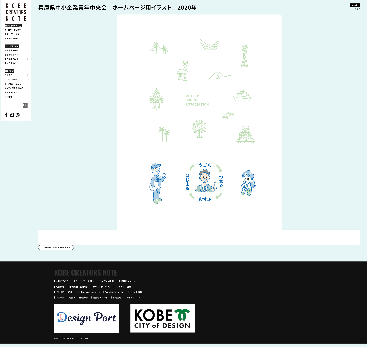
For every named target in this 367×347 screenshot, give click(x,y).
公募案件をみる (11, 50)
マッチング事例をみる (14, 88)
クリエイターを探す (13, 34)
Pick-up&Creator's (88, 292)
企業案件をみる (11, 54)
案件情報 (60, 286)
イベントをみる (11, 92)
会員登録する (10, 63)
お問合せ (8, 96)
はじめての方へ (11, 79)
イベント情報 (136, 292)
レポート (60, 297)
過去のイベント (100, 297)
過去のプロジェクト (78, 297)
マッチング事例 (106, 281)
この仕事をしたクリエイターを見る (56, 247)
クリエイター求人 (101, 286)
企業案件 (79, 286)
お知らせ (8, 75)
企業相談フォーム (12, 38)
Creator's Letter (115, 292)
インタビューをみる (13, 84)
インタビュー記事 (64, 292)
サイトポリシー (133, 297)
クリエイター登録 (123, 286)
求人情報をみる (11, 59)
